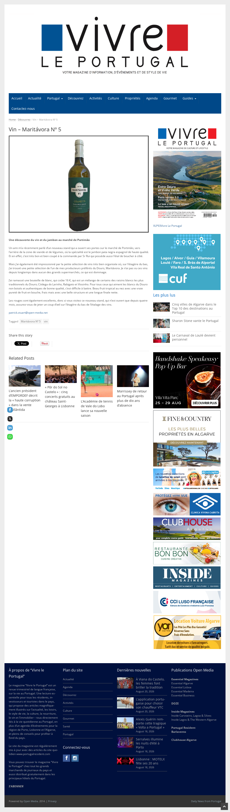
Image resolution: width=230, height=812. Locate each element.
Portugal (53, 98)
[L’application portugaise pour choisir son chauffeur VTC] (125, 707)
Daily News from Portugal (206, 801)
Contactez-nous (23, 108)
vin (46, 321)
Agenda (152, 98)
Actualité (34, 98)
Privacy (52, 801)
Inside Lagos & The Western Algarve (194, 720)
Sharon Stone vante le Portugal (195, 321)
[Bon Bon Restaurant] (187, 553)
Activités (95, 98)
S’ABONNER (16, 786)
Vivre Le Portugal (172, 226)
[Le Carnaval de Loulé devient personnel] (161, 342)
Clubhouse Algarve (184, 740)
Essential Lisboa (181, 687)
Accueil (16, 98)
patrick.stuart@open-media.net (28, 313)
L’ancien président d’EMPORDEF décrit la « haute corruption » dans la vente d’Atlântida (24, 400)
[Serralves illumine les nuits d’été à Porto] (125, 747)
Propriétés (132, 98)
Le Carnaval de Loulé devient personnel (193, 337)
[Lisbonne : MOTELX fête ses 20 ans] (125, 764)
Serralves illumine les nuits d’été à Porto (149, 743)
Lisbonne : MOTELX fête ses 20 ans (150, 761)
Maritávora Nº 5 (31, 321)
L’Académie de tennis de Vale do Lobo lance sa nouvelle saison (97, 408)
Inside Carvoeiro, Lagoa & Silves (191, 715)
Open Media (31, 801)
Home (12, 119)
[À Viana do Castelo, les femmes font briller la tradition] (125, 687)
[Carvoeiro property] (187, 438)
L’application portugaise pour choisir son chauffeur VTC (150, 703)
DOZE (175, 703)
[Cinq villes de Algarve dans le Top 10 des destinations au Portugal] (161, 310)
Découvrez (76, 98)
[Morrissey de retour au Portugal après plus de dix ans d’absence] (133, 376)
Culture (113, 98)
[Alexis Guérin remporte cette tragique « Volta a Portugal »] (125, 727)
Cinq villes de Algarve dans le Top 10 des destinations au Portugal (194, 308)
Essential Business (183, 695)
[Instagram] (75, 758)
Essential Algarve (182, 683)
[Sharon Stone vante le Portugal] (161, 327)
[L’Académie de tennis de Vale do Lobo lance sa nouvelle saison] (97, 381)
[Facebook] (66, 758)
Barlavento (178, 732)
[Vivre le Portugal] (115, 46)
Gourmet (170, 98)
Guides (188, 98)
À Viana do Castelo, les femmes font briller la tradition (150, 683)
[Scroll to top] (224, 806)
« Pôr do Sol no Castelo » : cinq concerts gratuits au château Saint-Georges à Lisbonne (60, 396)
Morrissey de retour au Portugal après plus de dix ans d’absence (132, 398)
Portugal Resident (183, 728)
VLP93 (157, 226)
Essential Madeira (182, 691)
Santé (66, 726)
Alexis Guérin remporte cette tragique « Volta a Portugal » (151, 723)
